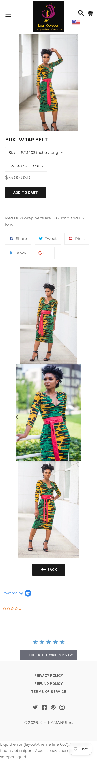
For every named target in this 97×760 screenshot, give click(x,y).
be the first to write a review (48, 655)
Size (12, 152)
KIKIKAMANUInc (56, 722)
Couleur (16, 166)
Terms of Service (48, 691)
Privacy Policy (48, 675)
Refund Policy (48, 683)
